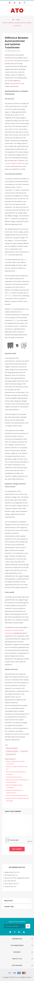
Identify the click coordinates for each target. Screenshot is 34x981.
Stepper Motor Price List (12, 872)
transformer (24, 751)
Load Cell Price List (10, 886)
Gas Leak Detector (10, 881)
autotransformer (11, 754)
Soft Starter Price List (11, 875)
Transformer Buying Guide (13, 777)
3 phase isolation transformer (15, 163)
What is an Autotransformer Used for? (17, 795)
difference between (11, 748)
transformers (11, 61)
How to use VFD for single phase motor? (17, 878)
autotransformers (15, 83)
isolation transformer (12, 751)
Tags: (6, 745)
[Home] (13, 19)
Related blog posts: (10, 759)
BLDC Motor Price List (11, 884)
